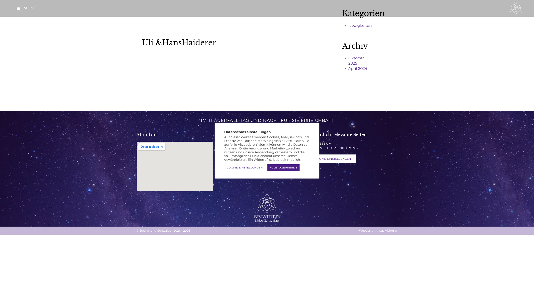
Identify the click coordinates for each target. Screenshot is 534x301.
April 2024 (357, 68)
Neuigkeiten (360, 25)
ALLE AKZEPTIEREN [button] (283, 167)
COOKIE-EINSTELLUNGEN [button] (333, 158)
